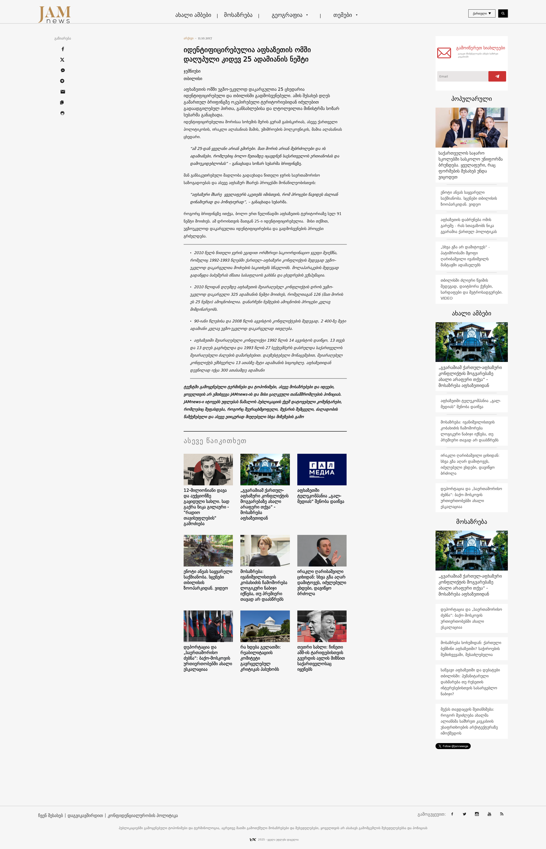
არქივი (190, 38)
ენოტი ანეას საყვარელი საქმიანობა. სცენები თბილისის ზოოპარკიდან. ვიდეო (208, 580)
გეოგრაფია (287, 15)
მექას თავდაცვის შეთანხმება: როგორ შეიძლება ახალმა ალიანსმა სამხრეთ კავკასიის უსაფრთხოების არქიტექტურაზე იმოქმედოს (469, 721)
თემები (342, 15)
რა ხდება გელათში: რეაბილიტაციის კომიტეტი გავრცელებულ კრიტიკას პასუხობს (260, 658)
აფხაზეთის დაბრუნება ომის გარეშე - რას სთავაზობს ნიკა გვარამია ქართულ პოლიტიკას (469, 225)
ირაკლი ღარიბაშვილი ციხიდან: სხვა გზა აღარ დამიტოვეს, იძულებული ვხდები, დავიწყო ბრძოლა (321, 582)
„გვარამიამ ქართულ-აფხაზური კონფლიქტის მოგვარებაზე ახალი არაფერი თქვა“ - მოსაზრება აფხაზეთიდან (264, 504)
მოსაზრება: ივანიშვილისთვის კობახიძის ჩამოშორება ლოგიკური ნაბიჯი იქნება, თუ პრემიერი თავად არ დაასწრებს (263, 585)
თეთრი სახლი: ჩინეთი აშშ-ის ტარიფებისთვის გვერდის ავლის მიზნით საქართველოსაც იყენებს (321, 658)
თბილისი (193, 78)
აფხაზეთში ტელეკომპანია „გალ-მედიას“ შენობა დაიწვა (320, 495)
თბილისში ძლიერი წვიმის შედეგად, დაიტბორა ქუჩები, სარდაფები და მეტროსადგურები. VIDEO (472, 289)
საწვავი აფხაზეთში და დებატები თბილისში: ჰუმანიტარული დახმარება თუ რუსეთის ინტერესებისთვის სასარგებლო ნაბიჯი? (470, 682)
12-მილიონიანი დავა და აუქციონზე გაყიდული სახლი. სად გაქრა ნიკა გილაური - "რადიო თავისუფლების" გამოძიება (206, 506)
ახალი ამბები (193, 15)
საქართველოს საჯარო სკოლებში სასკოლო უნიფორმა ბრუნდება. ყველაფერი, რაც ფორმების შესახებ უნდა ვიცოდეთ (471, 165)
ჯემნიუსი (192, 71)
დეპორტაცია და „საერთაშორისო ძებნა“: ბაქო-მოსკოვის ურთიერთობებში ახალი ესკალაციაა (208, 658)
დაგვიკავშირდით (85, 815)
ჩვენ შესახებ (50, 815)
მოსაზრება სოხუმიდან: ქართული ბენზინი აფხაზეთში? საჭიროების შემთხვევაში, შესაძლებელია (471, 648)
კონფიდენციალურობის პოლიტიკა (143, 815)
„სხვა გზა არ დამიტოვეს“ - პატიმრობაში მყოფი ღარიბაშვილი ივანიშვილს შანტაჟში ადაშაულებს (465, 256)
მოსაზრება (238, 15)
